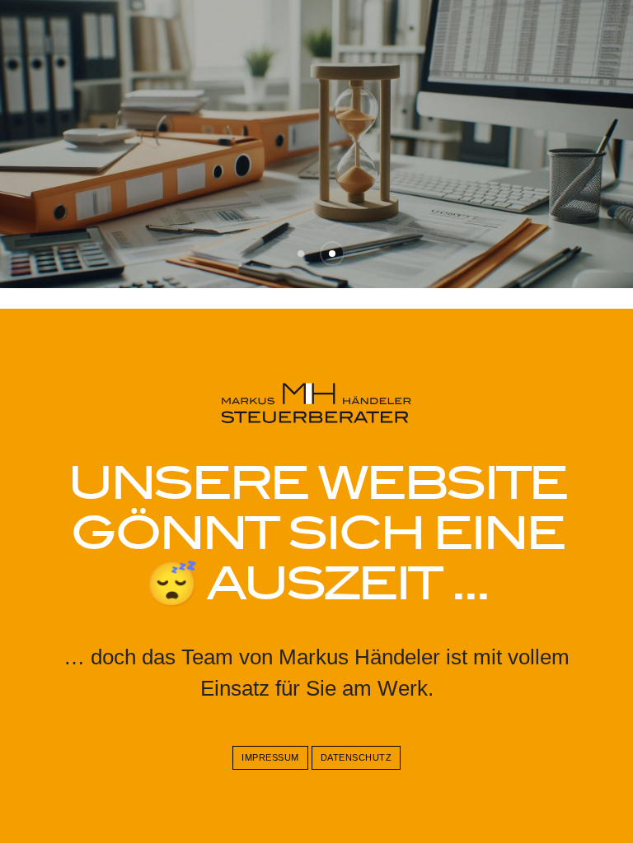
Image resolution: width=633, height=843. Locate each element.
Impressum (270, 757)
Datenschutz (356, 757)
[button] (301, 253)
